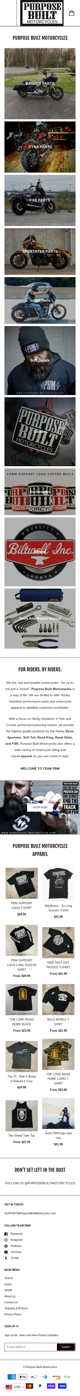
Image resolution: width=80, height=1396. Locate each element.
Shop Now (40, 807)
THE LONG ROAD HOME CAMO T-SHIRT (58, 1079)
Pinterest (16, 1246)
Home (8, 1284)
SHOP (8, 1290)
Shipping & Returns (16, 1308)
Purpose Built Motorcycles (41, 1367)
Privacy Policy (12, 1314)
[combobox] (15, 1387)
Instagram (17, 1239)
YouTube (16, 1252)
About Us (10, 1296)
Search (8, 1278)
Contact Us (11, 1302)
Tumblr (15, 1258)
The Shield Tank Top (21, 1135)
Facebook (17, 1233)
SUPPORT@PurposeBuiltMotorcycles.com (30, 1213)
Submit (65, 1347)
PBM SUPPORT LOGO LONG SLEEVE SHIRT (21, 965)
